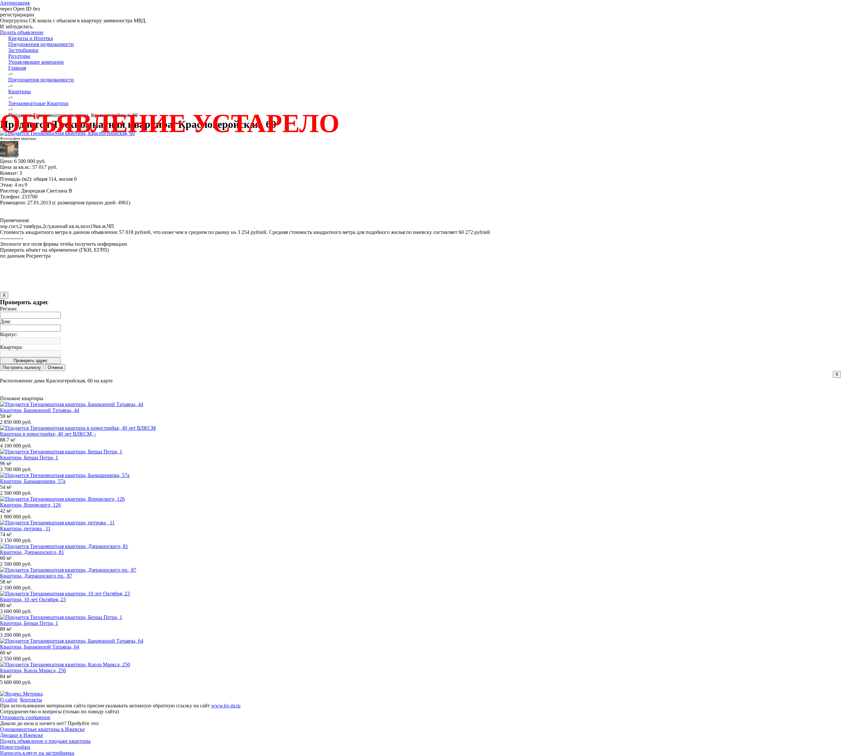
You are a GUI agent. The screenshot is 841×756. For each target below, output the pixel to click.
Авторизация (15, 3)
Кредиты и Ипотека (30, 38)
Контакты (31, 699)
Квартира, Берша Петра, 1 (29, 457)
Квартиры (19, 91)
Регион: (8, 308)
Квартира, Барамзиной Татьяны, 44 (39, 410)
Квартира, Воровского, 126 (30, 505)
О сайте (8, 699)
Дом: (5, 321)
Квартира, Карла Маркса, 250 (33, 670)
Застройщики (23, 50)
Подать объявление (21, 32)
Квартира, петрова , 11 (25, 528)
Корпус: (9, 334)
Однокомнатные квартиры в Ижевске (42, 729)
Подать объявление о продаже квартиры (45, 741)
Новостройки (15, 747)
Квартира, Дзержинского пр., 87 (36, 576)
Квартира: (11, 347)
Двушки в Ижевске (21, 735)
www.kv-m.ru (225, 705)
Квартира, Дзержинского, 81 (32, 552)
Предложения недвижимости (41, 44)
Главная (17, 68)
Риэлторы (19, 56)
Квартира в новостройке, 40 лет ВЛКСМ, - (48, 434)
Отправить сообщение (25, 717)
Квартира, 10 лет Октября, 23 (33, 599)
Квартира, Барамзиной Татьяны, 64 (39, 647)
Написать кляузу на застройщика (37, 753)
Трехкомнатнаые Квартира (38, 103)
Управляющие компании (36, 62)
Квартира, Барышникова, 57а (32, 481)
